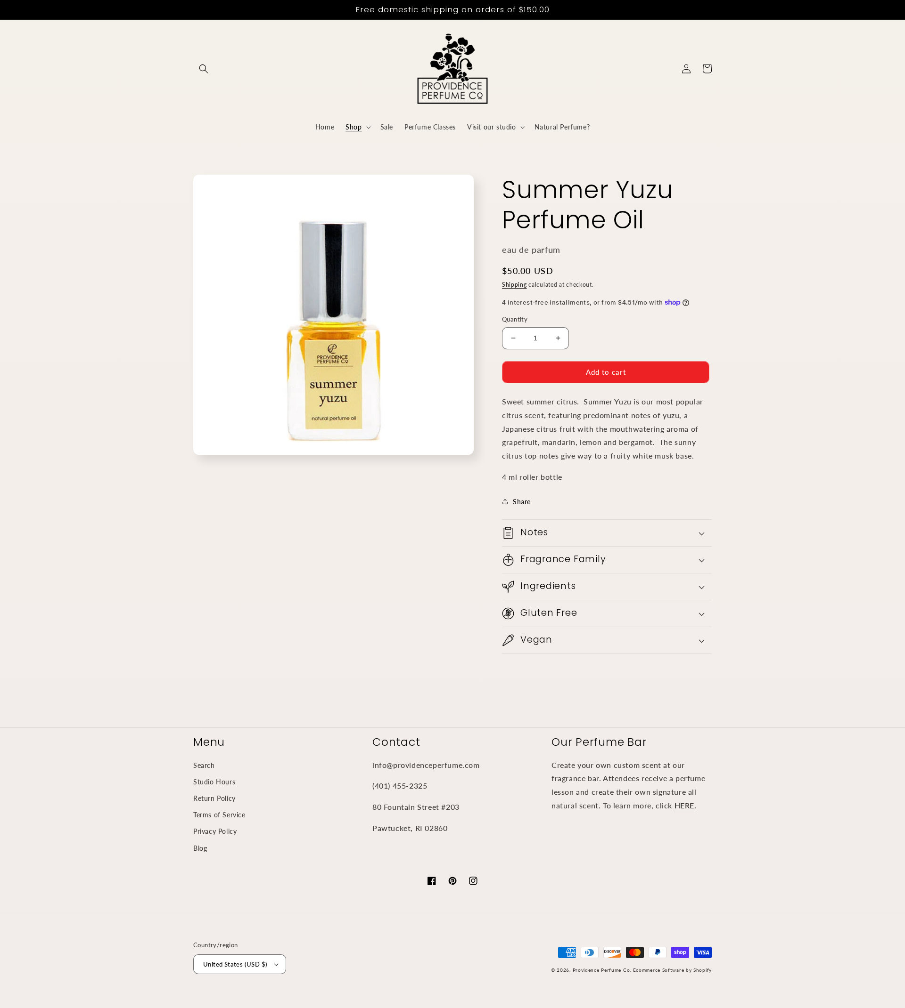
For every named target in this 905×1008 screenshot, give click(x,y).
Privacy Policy (215, 831)
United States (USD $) (235, 964)
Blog (200, 848)
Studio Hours (214, 782)
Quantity (514, 319)
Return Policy (214, 798)
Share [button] (522, 502)
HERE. (686, 805)
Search (204, 765)
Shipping (514, 284)
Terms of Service (219, 815)
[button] (203, 68)
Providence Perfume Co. (602, 970)
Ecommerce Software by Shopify (672, 970)
